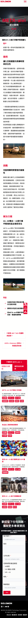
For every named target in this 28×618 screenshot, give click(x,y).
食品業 (10, 435)
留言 (4, 544)
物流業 (21, 401)
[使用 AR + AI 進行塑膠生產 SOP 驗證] (14, 442)
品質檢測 (18, 432)
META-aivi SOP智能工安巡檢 (11, 390)
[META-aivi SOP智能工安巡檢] (14, 372)
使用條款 (20, 614)
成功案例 (4, 397)
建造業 (17, 401)
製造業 (10, 507)
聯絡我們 (25, 614)
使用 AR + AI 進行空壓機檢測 (11, 496)
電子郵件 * (7, 536)
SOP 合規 (18, 397)
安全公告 (9, 614)
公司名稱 (6, 556)
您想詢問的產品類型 (10, 563)
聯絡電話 (6, 584)
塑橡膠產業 (5, 401)
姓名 (4, 577)
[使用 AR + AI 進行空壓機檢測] (14, 478)
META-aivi (11, 397)
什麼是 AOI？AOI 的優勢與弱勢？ (15, 334)
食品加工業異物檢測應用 (10, 425)
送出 (7, 592)
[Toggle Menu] (25, 1)
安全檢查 (11, 401)
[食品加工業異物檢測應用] (14, 407)
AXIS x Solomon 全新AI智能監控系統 (13, 344)
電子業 (14, 507)
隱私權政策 (14, 614)
